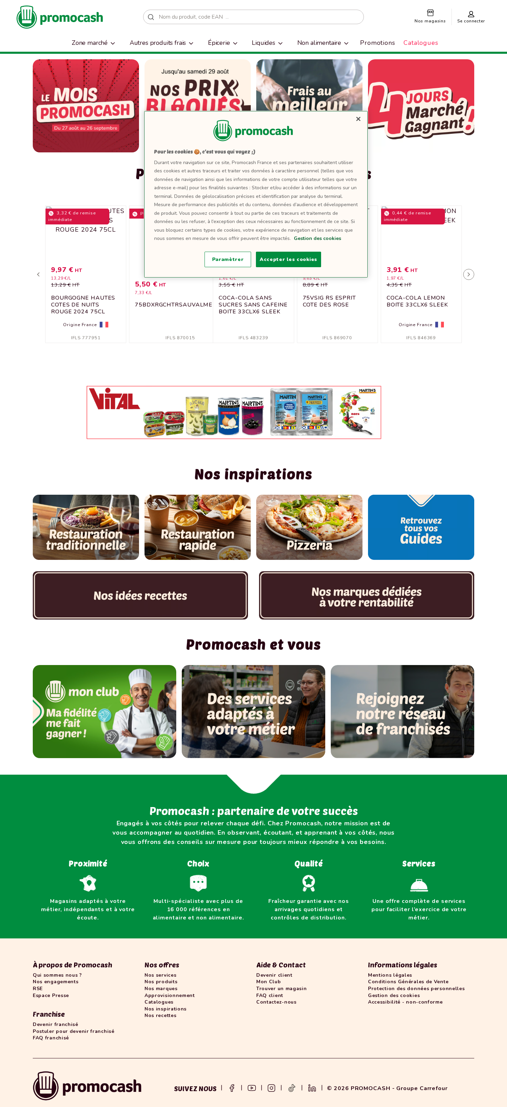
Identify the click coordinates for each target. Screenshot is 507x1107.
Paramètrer (228, 259)
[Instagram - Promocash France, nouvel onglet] (271, 1087)
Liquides (263, 43)
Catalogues (421, 43)
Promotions (377, 43)
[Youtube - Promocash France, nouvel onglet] (252, 1087)
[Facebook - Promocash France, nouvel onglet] (232, 1087)
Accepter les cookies (288, 259)
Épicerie (219, 43)
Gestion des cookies (317, 238)
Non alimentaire (319, 43)
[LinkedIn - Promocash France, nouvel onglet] (312, 1087)
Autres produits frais (158, 43)
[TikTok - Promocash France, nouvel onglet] (291, 1087)
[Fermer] (358, 119)
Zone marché (90, 43)
